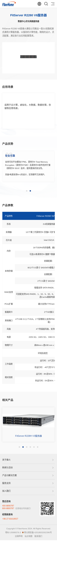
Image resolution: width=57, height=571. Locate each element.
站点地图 (28, 536)
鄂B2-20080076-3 (13, 532)
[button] (26, 191)
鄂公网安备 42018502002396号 (38, 532)
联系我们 (38, 536)
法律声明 (19, 536)
